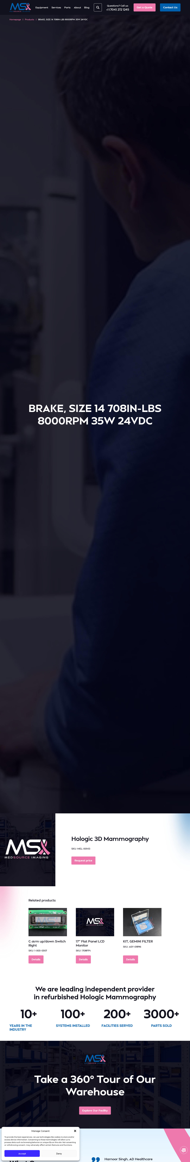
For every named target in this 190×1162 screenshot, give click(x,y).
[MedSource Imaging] (20, 7)
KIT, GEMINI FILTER (138, 941)
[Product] (47, 922)
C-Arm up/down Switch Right (47, 943)
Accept (22, 1153)
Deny (59, 1153)
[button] (75, 1130)
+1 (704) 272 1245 (117, 9)
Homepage (15, 19)
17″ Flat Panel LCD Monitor (90, 943)
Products (29, 19)
